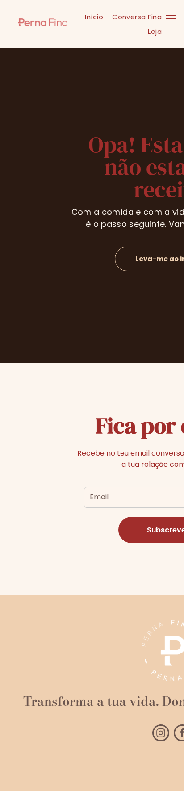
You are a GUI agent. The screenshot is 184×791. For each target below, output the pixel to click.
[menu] (171, 18)
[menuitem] (94, 16)
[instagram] (160, 734)
